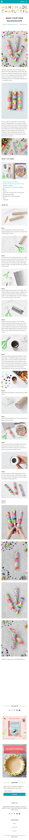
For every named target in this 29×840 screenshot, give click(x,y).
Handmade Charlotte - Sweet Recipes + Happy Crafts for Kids (14, 9)
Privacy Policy (14, 836)
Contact (14, 831)
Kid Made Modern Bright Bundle (11, 187)
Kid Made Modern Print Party (10, 182)
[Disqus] (14, 684)
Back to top (14, 837)
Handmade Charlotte (12, 24)
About (14, 823)
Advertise (14, 827)
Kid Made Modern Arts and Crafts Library (13, 184)
